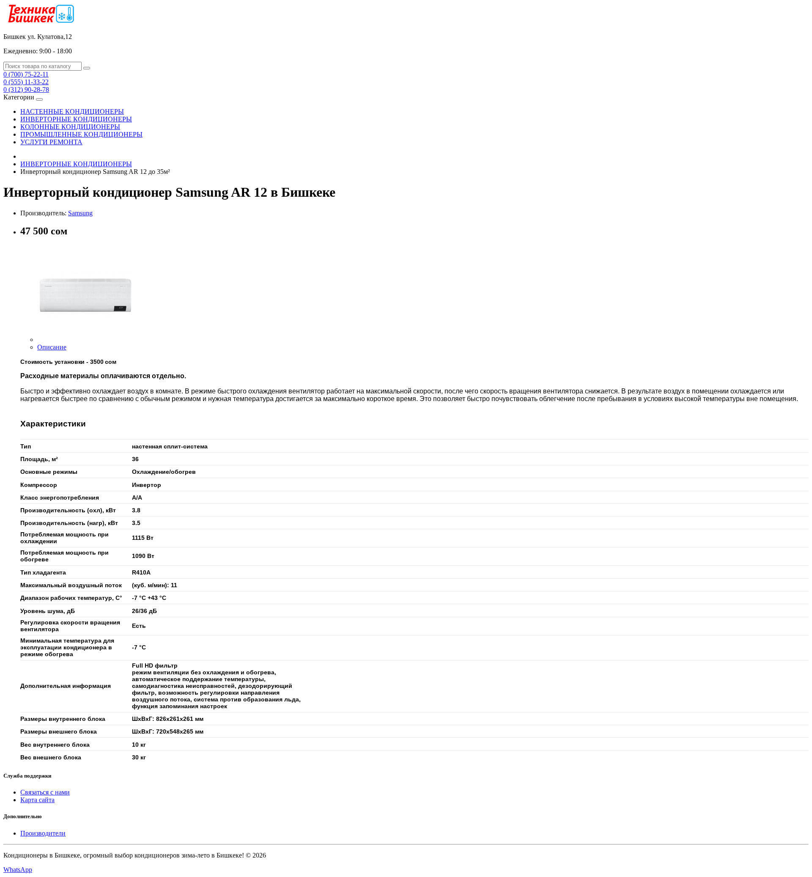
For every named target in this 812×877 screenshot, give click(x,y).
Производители (43, 833)
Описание (51, 347)
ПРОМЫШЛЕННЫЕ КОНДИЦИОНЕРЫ (81, 134)
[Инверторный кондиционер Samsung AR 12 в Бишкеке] (85, 339)
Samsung (80, 213)
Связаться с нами (45, 792)
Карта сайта (37, 799)
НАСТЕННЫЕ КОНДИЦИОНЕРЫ (72, 111)
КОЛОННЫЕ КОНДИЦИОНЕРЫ (70, 126)
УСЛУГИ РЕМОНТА (51, 142)
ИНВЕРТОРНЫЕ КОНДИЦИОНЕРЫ (76, 119)
